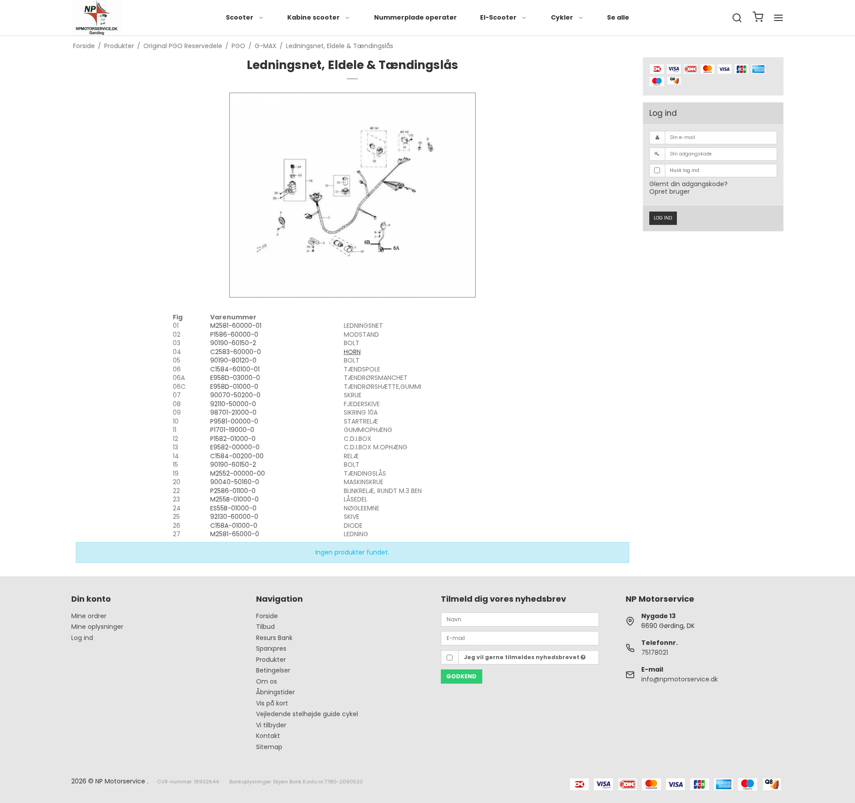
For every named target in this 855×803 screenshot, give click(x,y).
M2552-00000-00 (237, 473)
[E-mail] (520, 637)
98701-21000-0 (233, 412)
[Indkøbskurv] (758, 18)
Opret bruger (669, 191)
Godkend (461, 676)
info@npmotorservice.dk (679, 679)
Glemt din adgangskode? (688, 183)
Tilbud (265, 626)
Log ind (663, 218)
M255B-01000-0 (234, 499)
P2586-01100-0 (233, 490)
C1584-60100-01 (235, 369)
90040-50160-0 (234, 481)
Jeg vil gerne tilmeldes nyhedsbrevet (522, 657)
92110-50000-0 (233, 403)
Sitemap (269, 746)
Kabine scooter (313, 17)
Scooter (239, 17)
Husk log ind (684, 170)
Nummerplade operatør (415, 17)
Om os (266, 681)
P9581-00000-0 (234, 421)
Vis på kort (272, 703)
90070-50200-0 (235, 395)
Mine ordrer (88, 615)
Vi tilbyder (271, 725)
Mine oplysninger (97, 626)
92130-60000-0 (234, 516)
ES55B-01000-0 (233, 508)
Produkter (271, 659)
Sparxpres (271, 648)
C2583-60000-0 (235, 351)
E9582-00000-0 (235, 447)
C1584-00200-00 (237, 456)
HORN (352, 351)
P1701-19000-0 (232, 429)
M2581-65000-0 (234, 534)
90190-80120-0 (233, 360)
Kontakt (268, 735)
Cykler (562, 17)
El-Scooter (498, 17)
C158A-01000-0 (233, 525)
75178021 (654, 652)
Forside (267, 615)
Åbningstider (275, 692)
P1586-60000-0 (234, 334)
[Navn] (520, 618)
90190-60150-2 (233, 342)
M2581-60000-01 (235, 325)
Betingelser (273, 670)
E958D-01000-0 (234, 386)
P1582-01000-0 (233, 438)
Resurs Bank (274, 637)
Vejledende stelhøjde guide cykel (307, 713)
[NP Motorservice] (96, 18)
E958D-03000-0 (235, 377)
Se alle (618, 17)
